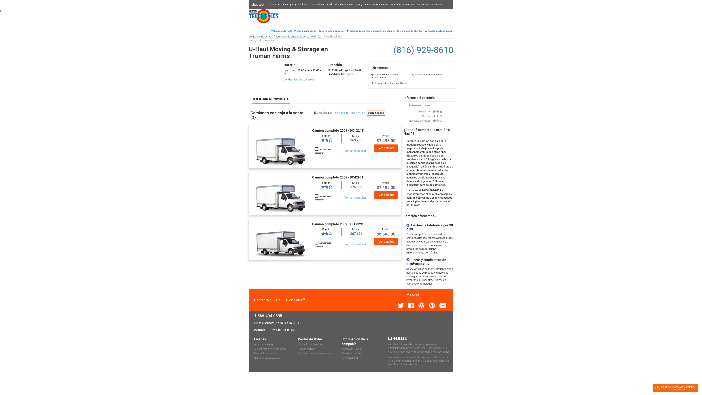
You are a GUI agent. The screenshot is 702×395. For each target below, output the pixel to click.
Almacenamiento (343, 4)
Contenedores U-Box (321, 4)
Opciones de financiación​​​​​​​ (331, 31)
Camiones (275, 4)
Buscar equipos (307, 348)
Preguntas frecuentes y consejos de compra (371, 31)
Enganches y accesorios (430, 4)
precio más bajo (376, 113)
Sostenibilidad (349, 358)
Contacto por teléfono (310, 344)
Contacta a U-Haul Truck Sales (279, 300)
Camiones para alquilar (267, 358)
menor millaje (358, 113)
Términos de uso (351, 353)
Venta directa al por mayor (438, 31)
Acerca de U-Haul (351, 348)
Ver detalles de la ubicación (299, 79)
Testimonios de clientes (409, 31)
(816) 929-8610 (423, 50)
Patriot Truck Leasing (266, 353)
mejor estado (341, 113)
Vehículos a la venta (281, 31)
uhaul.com (259, 4)
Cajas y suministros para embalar (372, 4)
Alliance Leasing (263, 344)
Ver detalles (386, 148)
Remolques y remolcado (295, 4)
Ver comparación (355, 151)
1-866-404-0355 (268, 315)
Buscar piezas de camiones (270, 348)
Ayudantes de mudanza (403, 4)
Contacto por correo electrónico (316, 353)
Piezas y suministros (305, 31)
